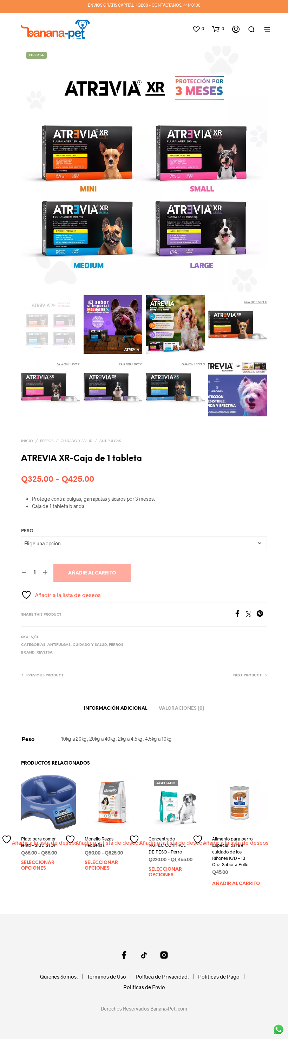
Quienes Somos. (59, 976)
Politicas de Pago (219, 976)
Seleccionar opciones (37, 866)
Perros (46, 441)
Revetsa (45, 653)
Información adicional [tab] (115, 708)
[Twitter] (251, 614)
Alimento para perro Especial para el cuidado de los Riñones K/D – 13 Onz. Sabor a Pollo (232, 852)
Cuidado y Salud (76, 441)
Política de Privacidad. (162, 976)
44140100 (192, 4)
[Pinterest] (261, 614)
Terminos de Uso (106, 976)
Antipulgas (110, 441)
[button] (198, 28)
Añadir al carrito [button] (236, 884)
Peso (27, 531)
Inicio (27, 441)
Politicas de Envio (144, 987)
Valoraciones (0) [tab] (181, 708)
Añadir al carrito (92, 573)
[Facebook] (240, 614)
